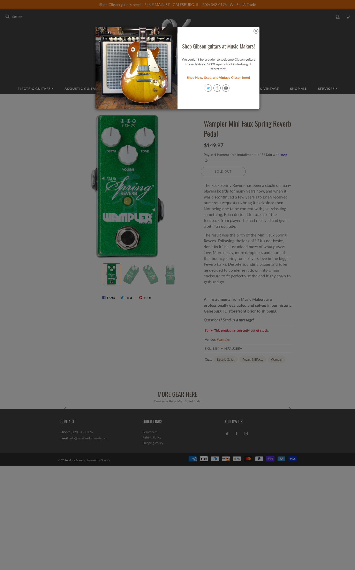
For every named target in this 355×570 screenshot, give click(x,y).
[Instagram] (225, 88)
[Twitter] (208, 88)
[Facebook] (217, 88)
